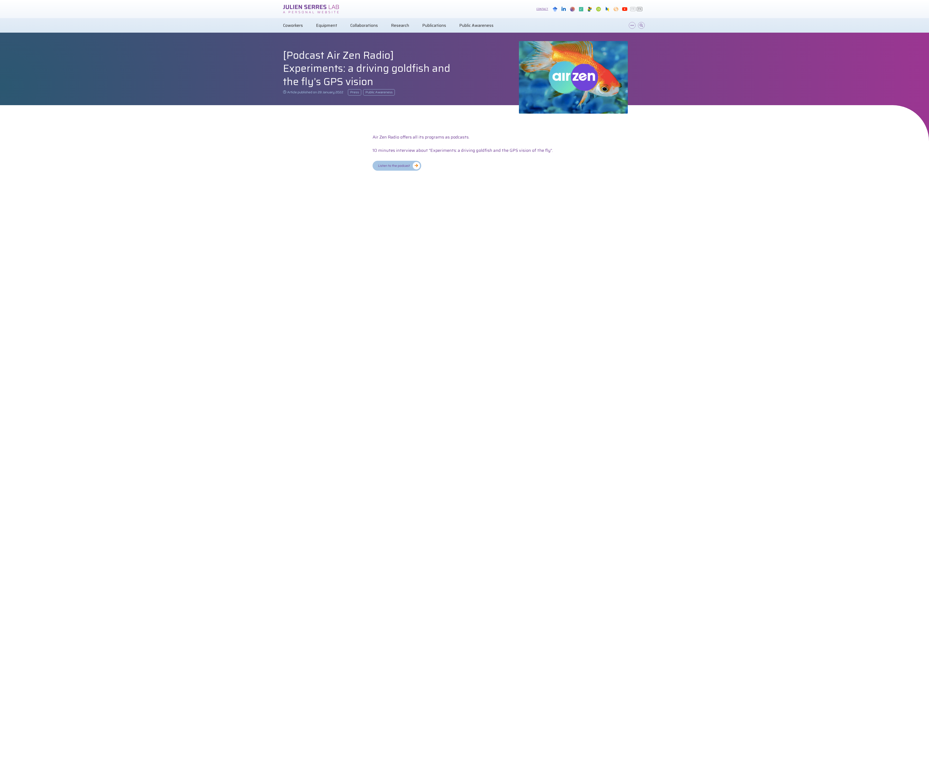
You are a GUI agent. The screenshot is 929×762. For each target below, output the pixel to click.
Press (354, 92)
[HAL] (572, 9)
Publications (434, 25)
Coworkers (293, 25)
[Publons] (616, 9)
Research (400, 25)
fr (633, 9)
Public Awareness (476, 25)
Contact (542, 9)
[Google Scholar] (555, 9)
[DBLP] (607, 9)
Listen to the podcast (394, 165)
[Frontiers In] (589, 9)
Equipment (326, 25)
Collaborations (364, 25)
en (639, 9)
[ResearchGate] (581, 9)
